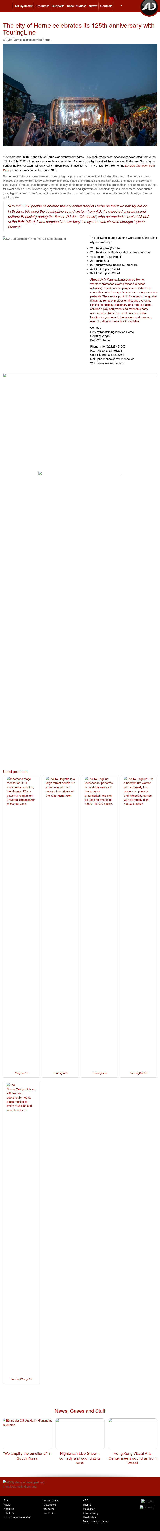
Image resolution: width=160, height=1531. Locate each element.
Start (6, 1500)
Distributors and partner (96, 1521)
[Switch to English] (147, 1501)
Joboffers (9, 1513)
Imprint (87, 1504)
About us (9, 1509)
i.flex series (50, 1504)
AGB (85, 1500)
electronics (49, 1513)
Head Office (89, 1517)
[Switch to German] (147, 1507)
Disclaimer (88, 1509)
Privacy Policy (90, 1513)
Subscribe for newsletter (17, 1517)
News (7, 1504)
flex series (49, 1509)
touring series (51, 1500)
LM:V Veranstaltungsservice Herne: (122, 279)
